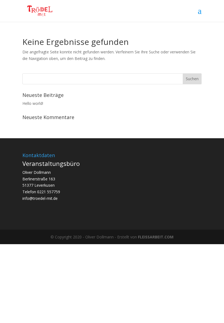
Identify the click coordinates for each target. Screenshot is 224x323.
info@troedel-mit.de (40, 198)
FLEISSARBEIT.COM (155, 237)
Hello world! (32, 103)
